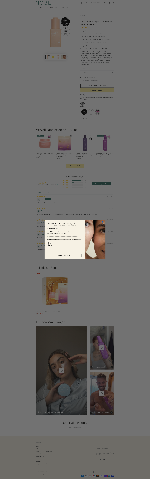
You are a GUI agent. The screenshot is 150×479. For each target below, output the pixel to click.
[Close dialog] (103, 222)
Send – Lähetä (64, 255)
